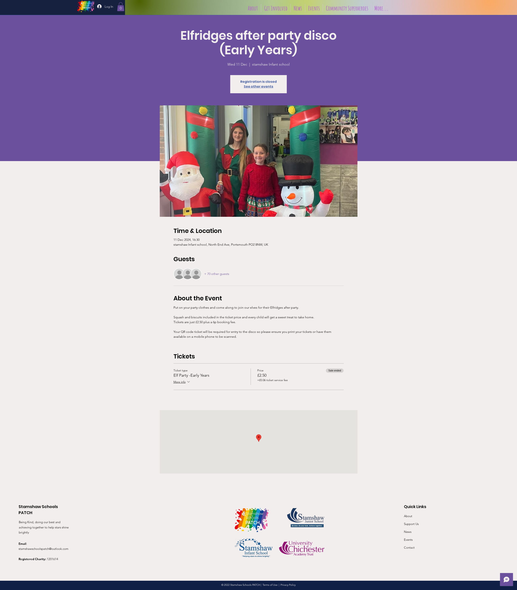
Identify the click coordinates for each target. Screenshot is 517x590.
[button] (120, 6)
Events (408, 540)
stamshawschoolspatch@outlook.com (43, 549)
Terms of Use (270, 584)
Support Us (411, 524)
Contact (409, 547)
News (407, 532)
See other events (258, 86)
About (408, 516)
